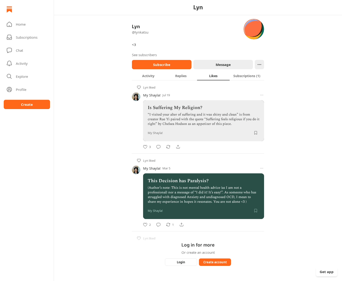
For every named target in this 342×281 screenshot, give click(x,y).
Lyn (145, 87)
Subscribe (161, 64)
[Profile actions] (259, 64)
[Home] (9, 9)
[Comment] (158, 147)
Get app (327, 271)
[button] (27, 24)
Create (27, 104)
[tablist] (198, 75)
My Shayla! (152, 95)
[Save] (255, 133)
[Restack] (168, 147)
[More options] (261, 95)
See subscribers (144, 54)
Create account (215, 262)
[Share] (178, 147)
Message (223, 64)
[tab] (148, 75)
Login (181, 262)
